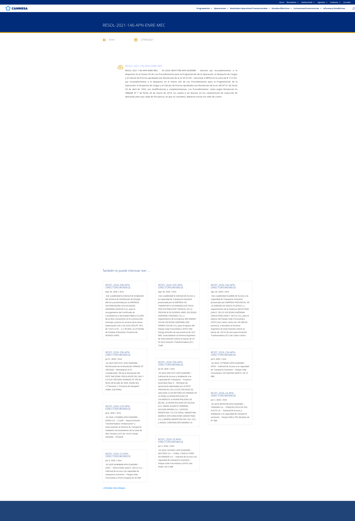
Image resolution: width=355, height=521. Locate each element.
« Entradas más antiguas (114, 488)
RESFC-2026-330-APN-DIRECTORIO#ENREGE (170, 363)
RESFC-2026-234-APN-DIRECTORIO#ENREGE (223, 353)
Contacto (334, 2)
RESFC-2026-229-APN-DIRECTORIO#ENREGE (118, 407)
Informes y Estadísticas (334, 8)
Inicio (281, 2)
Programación (203, 8)
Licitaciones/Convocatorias (306, 8)
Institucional (306, 2)
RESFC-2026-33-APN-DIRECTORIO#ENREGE (170, 440)
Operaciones (220, 8)
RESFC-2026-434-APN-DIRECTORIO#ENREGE (223, 286)
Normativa (291, 2)
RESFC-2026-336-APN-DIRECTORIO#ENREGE (118, 353)
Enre (122, 291)
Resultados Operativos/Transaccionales (248, 8)
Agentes (321, 2)
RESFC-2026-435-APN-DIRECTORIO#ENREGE (170, 286)
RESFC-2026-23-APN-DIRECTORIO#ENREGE (118, 455)
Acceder (347, 2)
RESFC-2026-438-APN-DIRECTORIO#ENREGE (118, 286)
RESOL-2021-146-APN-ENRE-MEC (144, 66)
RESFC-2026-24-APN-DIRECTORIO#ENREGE (223, 394)
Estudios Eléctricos (280, 8)
